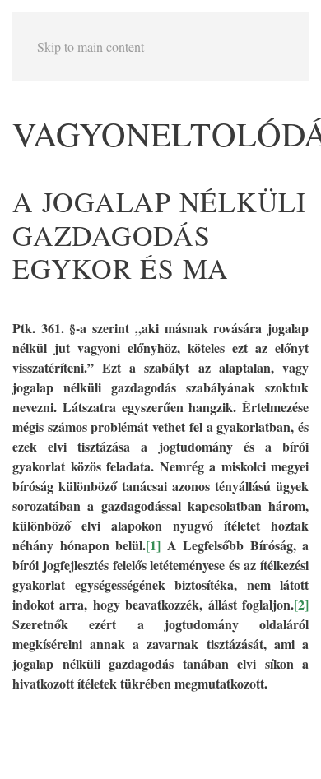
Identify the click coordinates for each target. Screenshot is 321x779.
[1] (153, 545)
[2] (301, 604)
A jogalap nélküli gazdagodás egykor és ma (159, 235)
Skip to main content (90, 46)
